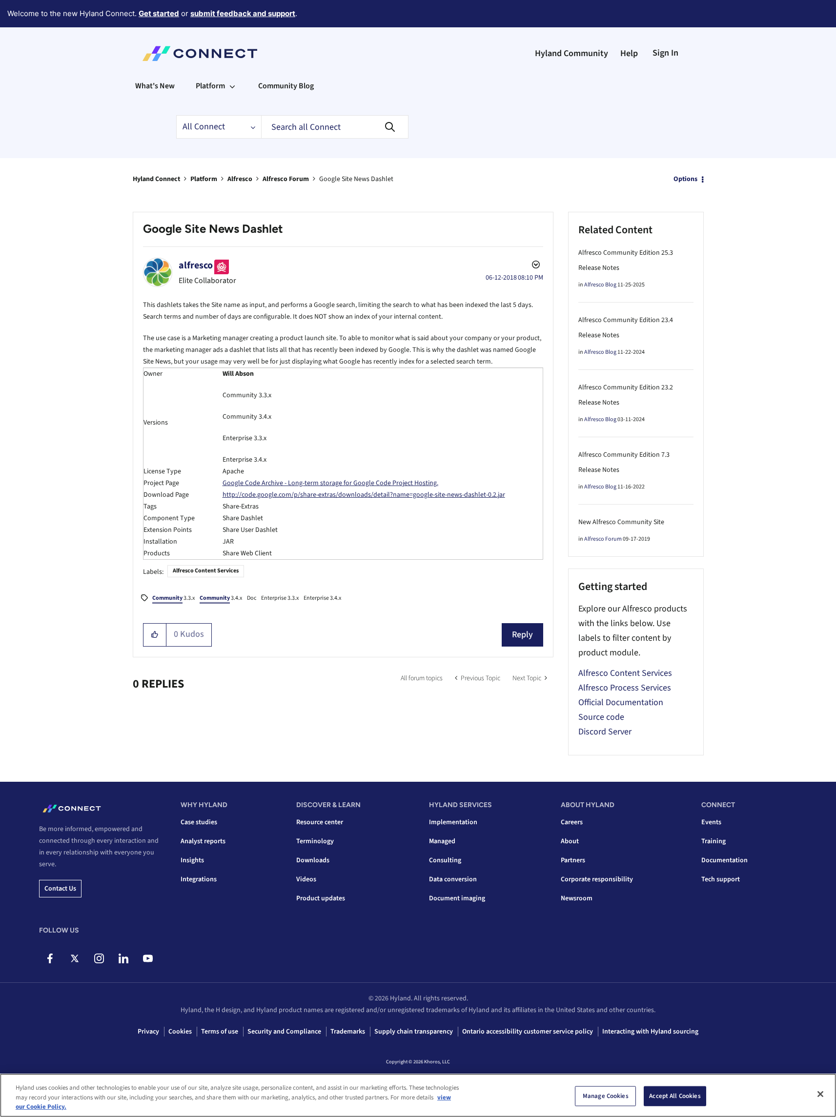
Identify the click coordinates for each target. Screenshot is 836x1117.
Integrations (199, 879)
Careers (572, 822)
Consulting (445, 860)
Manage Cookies (606, 1095)
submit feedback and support (242, 13)
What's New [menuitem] (155, 86)
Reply (522, 635)
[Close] (820, 1094)
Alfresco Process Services (624, 688)
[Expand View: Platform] (232, 86)
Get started (159, 13)
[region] (418, 1095)
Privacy (148, 1031)
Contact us (60, 889)
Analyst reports (203, 841)
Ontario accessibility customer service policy (527, 1031)
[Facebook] (50, 958)
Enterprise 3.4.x (322, 598)
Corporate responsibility (597, 879)
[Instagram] (99, 958)
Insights (192, 860)
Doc (251, 598)
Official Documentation (620, 702)
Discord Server (605, 732)
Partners (573, 860)
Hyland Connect (156, 179)
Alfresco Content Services (206, 571)
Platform (203, 179)
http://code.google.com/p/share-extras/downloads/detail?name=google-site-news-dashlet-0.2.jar (364, 495)
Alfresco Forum (286, 179)
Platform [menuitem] (210, 86)
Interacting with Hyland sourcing (650, 1031)
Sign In (665, 53)
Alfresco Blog (600, 285)
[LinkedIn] (123, 958)
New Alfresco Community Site (621, 522)
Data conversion (453, 879)
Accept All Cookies (674, 1095)
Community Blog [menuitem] (286, 86)
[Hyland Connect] (200, 53)
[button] (154, 635)
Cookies (180, 1031)
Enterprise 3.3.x (280, 598)
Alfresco (239, 179)
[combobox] (334, 127)
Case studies (199, 822)
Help (629, 53)
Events (711, 822)
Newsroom (576, 898)
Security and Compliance (284, 1031)
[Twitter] (74, 958)
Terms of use (219, 1031)
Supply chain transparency (413, 1031)
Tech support (720, 879)
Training (713, 841)
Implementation (453, 822)
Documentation (724, 860)
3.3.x (173, 598)
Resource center (319, 822)
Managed (442, 841)
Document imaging (457, 898)
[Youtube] (148, 958)
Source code (601, 717)
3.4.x (221, 598)
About (570, 841)
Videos (306, 879)
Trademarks (347, 1031)
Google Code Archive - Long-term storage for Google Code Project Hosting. (330, 483)
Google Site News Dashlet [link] (356, 179)
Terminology (315, 841)
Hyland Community (571, 53)
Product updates (320, 898)
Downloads (312, 860)
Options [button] (685, 179)
